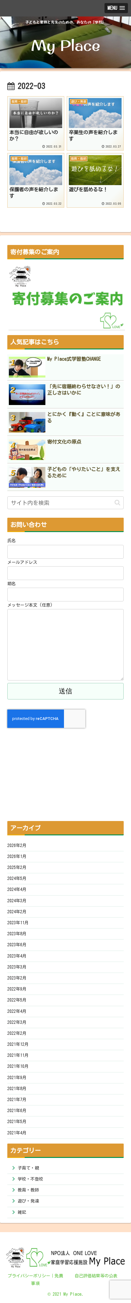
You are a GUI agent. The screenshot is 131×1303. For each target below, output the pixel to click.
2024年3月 (17, 901)
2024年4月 (17, 889)
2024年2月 (17, 912)
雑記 (22, 1212)
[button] (117, 502)
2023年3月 (17, 967)
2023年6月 (17, 945)
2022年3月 (17, 1022)
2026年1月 (17, 856)
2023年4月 (17, 956)
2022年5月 (17, 1000)
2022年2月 (17, 1033)
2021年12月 (18, 1044)
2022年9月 (17, 989)
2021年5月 (17, 1121)
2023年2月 (17, 978)
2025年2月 (17, 867)
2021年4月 (17, 1133)
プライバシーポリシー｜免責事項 (35, 1280)
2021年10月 (18, 1066)
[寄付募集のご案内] (67, 297)
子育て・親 (28, 1168)
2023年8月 (17, 934)
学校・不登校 (30, 1179)
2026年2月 (17, 845)
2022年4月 (17, 1011)
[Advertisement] (65, 770)
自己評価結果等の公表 (96, 1276)
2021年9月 (17, 1077)
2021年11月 (18, 1055)
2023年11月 (18, 923)
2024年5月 (17, 878)
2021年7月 (17, 1099)
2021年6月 (17, 1110)
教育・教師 (28, 1190)
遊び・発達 (28, 1201)
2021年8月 (17, 1088)
